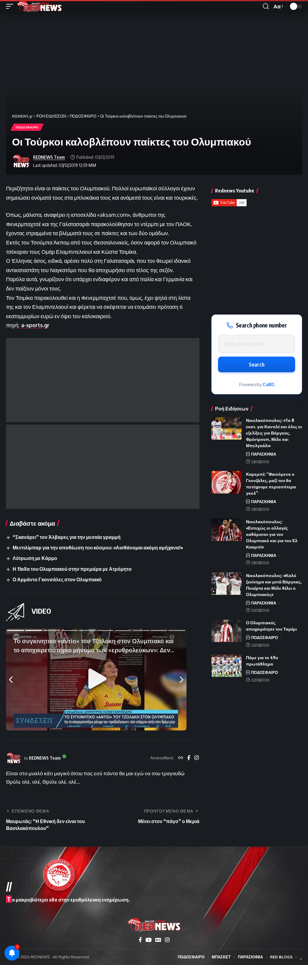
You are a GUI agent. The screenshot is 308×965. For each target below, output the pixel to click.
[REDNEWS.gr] (39, 6)
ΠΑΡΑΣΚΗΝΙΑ (263, 454)
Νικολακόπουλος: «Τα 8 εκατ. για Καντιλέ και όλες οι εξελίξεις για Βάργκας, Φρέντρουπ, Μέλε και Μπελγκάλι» (274, 433)
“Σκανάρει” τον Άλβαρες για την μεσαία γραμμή (67, 537)
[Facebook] (188, 758)
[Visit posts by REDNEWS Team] (21, 161)
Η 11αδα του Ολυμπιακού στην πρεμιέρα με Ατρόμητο (72, 569)
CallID (268, 384)
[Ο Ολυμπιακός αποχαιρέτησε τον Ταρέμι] (226, 630)
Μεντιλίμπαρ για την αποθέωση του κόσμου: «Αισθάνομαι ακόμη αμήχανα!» (98, 548)
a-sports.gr (34, 325)
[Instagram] (196, 758)
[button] (11, 6)
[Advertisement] (102, 380)
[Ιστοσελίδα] (180, 758)
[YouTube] (148, 940)
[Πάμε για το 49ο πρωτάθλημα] (226, 665)
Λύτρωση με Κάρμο (35, 558)
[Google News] (158, 940)
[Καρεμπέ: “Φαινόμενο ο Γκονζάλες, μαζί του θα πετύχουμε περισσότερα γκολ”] (226, 482)
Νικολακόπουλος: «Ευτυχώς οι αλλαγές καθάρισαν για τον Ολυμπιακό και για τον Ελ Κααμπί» (271, 534)
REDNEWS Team (49, 157)
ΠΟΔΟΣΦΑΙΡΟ (27, 127)
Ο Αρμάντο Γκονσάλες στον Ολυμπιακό (57, 579)
